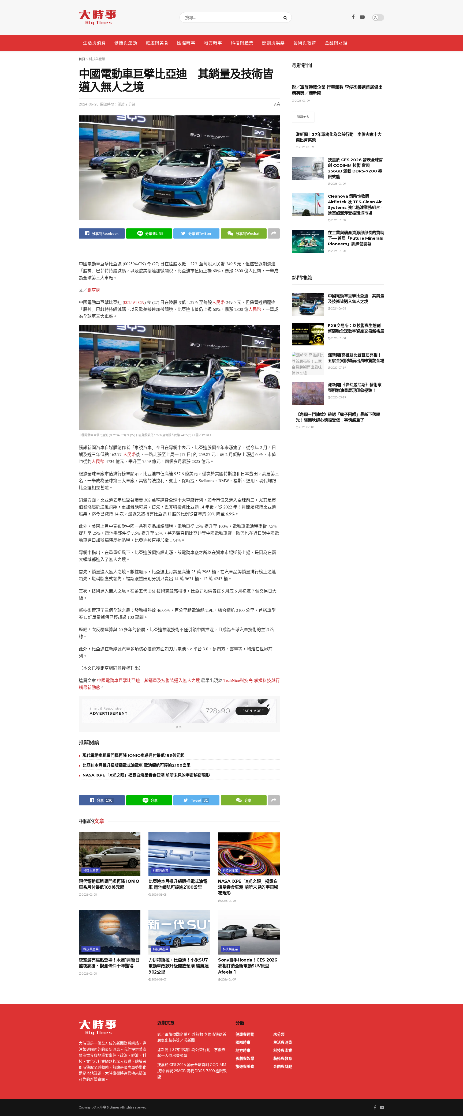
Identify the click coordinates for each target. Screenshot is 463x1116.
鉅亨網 (93, 290)
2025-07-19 (338, 367)
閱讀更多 (303, 117)
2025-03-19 (338, 397)
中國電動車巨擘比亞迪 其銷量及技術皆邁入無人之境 (148, 680)
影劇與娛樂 (273, 42)
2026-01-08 (89, 894)
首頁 (82, 59)
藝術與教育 (304, 42)
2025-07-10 (306, 427)
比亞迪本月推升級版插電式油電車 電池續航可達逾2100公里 (137, 765)
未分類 (279, 1034)
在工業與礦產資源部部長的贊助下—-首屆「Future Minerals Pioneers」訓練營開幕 (356, 238)
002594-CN (134, 302)
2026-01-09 (302, 100)
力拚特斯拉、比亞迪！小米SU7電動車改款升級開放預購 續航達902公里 (178, 966)
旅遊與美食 (157, 42)
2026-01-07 (158, 979)
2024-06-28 (89, 104)
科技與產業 (242, 42)
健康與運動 (125, 42)
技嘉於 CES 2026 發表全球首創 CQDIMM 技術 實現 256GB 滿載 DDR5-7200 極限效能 (192, 1070)
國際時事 (186, 42)
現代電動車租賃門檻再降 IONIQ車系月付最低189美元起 (133, 755)
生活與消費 (94, 42)
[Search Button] (286, 17)
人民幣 (218, 302)
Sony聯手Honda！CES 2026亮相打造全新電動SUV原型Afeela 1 (247, 966)
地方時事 (213, 42)
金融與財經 (336, 42)
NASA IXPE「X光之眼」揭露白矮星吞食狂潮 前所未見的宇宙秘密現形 (146, 775)
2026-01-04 (338, 338)
